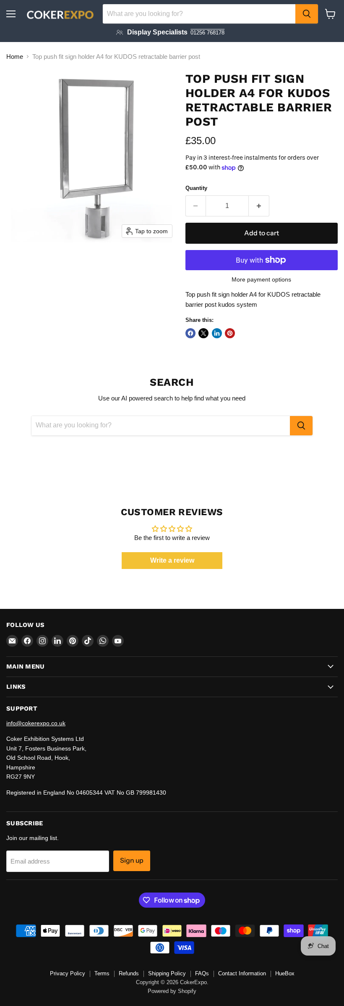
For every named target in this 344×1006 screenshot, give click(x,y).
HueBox (284, 973)
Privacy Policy (67, 973)
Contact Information (242, 973)
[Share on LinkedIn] (217, 333)
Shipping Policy (167, 973)
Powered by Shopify (172, 991)
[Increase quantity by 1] (259, 205)
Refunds (129, 973)
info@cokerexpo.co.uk (35, 723)
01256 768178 (207, 32)
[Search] (306, 14)
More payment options (261, 279)
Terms (101, 973)
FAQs (202, 973)
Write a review (172, 560)
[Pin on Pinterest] (230, 333)
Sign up (131, 860)
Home (14, 56)
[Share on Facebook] (190, 333)
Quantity (196, 188)
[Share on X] (203, 333)
